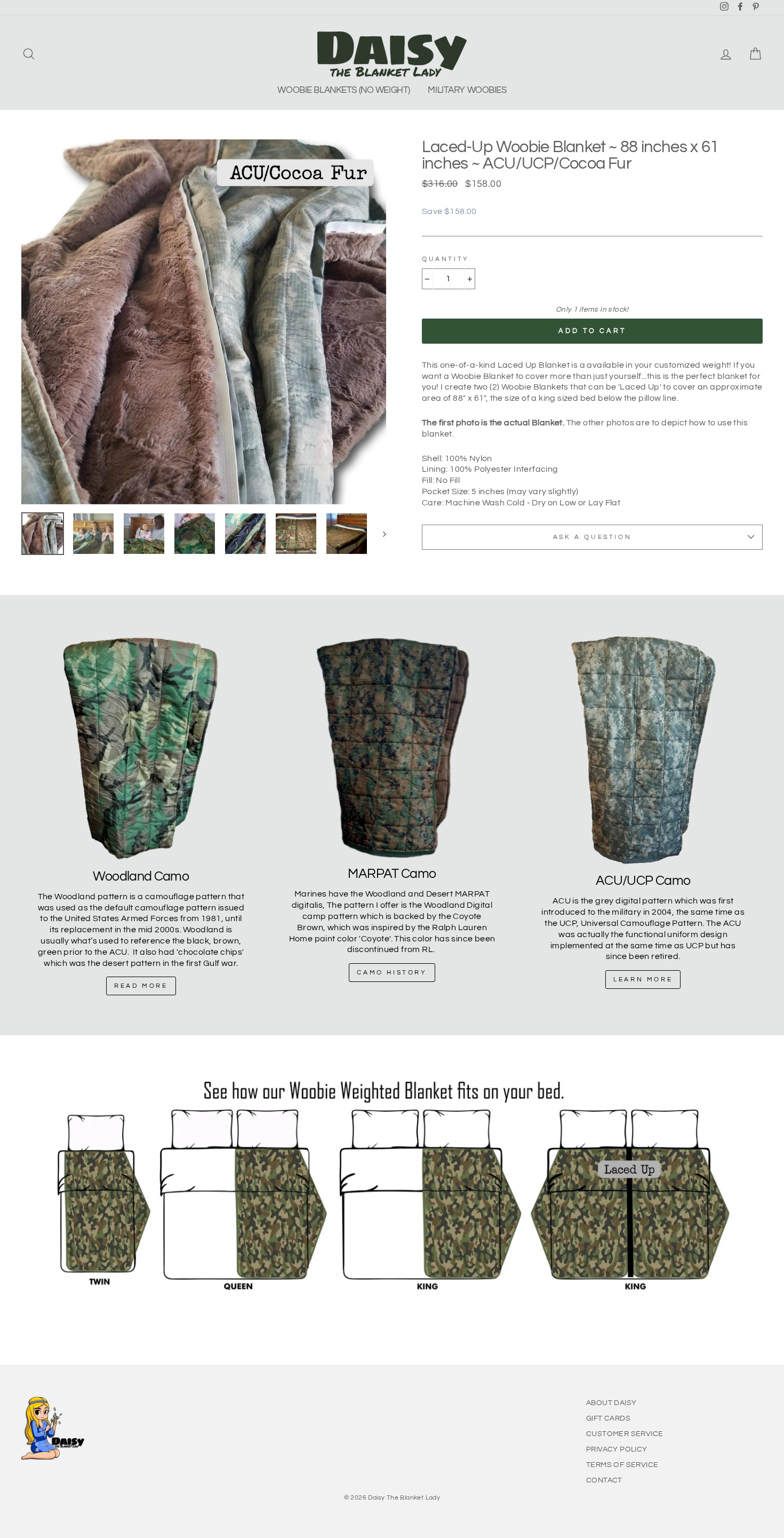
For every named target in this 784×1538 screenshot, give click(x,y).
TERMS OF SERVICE (622, 1465)
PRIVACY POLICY (616, 1449)
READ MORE (140, 985)
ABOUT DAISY (611, 1403)
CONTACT (604, 1480)
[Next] (379, 533)
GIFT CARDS (608, 1418)
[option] (203, 321)
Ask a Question (592, 537)
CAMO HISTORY (392, 972)
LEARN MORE (643, 979)
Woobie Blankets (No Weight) (343, 90)
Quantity (445, 259)
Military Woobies (467, 90)
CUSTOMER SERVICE (624, 1434)
